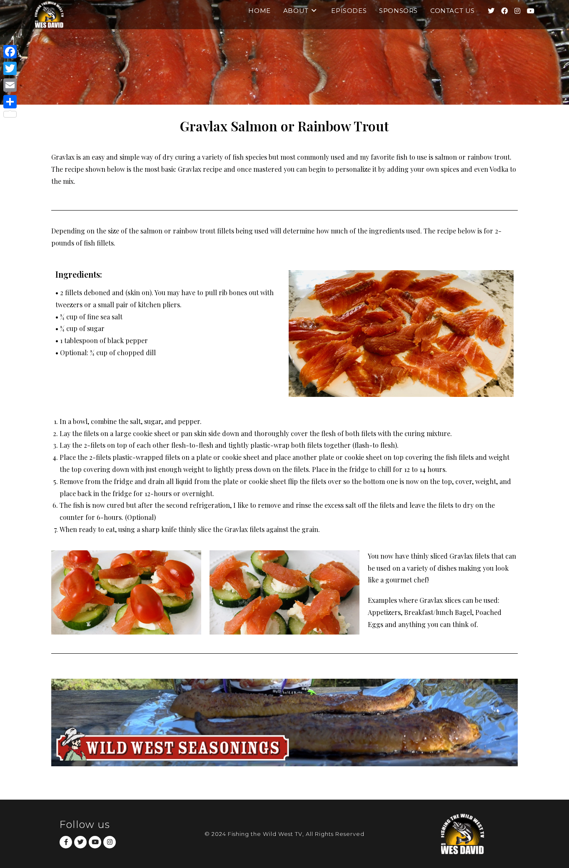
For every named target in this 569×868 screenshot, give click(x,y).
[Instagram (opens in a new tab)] (517, 11)
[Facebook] (10, 51)
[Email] (10, 85)
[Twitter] (80, 842)
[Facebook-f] (66, 842)
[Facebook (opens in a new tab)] (504, 11)
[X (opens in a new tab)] (491, 11)
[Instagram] (109, 842)
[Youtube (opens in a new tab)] (531, 11)
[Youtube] (95, 842)
